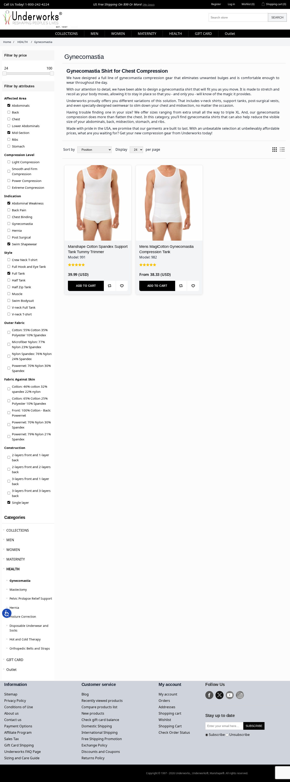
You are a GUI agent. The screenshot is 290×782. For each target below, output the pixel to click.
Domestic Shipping (97, 726)
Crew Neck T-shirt (24, 260)
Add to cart (86, 285)
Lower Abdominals (25, 126)
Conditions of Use (18, 707)
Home (7, 42)
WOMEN (13, 549)
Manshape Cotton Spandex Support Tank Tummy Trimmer (97, 249)
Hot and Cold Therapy (25, 639)
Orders (164, 700)
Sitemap (10, 694)
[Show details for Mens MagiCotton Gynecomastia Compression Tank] (169, 198)
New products (93, 713)
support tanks (234, 100)
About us (11, 713)
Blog (85, 694)
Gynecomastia (22, 223)
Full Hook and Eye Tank (29, 266)
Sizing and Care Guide (21, 758)
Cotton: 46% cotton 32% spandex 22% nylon (29, 389)
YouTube (230, 695)
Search (277, 17)
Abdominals (21, 105)
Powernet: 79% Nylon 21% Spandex (31, 436)
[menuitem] (66, 33)
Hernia (17, 230)
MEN (10, 540)
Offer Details (149, 4)
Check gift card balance (100, 720)
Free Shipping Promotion (102, 739)
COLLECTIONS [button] (66, 33)
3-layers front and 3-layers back (31, 493)
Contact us (12, 720)
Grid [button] (274, 149)
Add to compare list (110, 286)
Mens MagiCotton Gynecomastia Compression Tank (166, 249)
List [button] (282, 149)
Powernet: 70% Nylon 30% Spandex (31, 368)
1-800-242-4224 (37, 4)
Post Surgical (21, 237)
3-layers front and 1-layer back (30, 481)
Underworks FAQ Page (22, 751)
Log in (231, 4)
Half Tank (18, 280)
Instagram (240, 695)
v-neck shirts (211, 100)
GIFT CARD (14, 659)
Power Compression (26, 181)
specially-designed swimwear (105, 105)
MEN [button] (94, 33)
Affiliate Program (18, 732)
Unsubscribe (239, 734)
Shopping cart (170, 713)
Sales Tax (11, 739)
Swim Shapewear (24, 244)
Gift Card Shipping (19, 745)
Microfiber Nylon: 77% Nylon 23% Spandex (28, 344)
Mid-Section (20, 133)
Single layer (20, 502)
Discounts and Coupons (101, 751)
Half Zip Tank (21, 287)
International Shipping (100, 732)
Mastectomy (18, 590)
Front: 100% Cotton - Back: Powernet (31, 412)
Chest (16, 119)
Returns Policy (93, 758)
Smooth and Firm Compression (24, 171)
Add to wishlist (122, 286)
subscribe (254, 726)
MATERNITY (15, 559)
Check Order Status (174, 732)
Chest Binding (22, 217)
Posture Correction (23, 617)
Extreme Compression (28, 187)
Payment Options (18, 726)
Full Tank (18, 273)
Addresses (167, 707)
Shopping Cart (170, 726)
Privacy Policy (15, 700)
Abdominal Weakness (28, 203)
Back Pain (19, 210)
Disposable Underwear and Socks (29, 628)
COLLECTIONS (17, 530)
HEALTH (13, 569)
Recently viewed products (102, 700)
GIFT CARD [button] (203, 33)
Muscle (17, 294)
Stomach (18, 146)
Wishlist (165, 720)
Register (216, 4)
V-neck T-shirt (22, 314)
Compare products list (99, 707)
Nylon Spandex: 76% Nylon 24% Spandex (32, 356)
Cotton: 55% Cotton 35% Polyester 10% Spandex (30, 332)
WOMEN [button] (118, 33)
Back (15, 112)
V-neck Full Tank (23, 307)
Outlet (11, 669)
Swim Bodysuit (23, 300)
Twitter (219, 695)
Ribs (15, 139)
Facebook (209, 695)
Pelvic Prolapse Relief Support (31, 598)
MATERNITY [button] (147, 33)
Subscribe (217, 734)
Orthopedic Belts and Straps (30, 648)
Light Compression (25, 162)
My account (168, 694)
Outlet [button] (230, 33)
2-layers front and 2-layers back (31, 469)
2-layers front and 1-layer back (30, 457)
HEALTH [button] (175, 33)
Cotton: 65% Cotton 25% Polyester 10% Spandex (30, 401)
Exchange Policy (94, 745)
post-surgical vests (263, 100)
